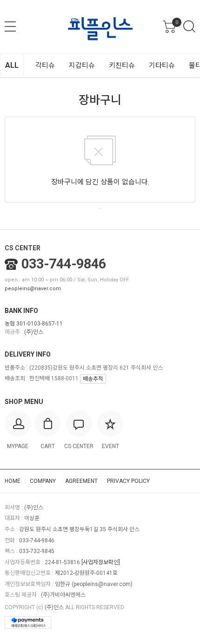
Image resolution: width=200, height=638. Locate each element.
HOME (12, 481)
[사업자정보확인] (100, 562)
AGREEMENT (81, 481)
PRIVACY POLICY (128, 481)
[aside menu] (10, 26)
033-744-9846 (63, 264)
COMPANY (43, 481)
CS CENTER (22, 248)
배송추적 (93, 379)
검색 (189, 26)
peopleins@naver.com (33, 289)
